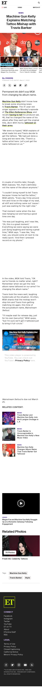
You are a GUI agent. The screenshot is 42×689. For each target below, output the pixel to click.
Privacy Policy (22, 360)
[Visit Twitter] (12, 665)
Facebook (8, 616)
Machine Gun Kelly (11, 101)
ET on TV (8, 626)
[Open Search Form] (39, 3)
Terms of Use (9, 644)
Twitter (7, 621)
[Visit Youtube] (25, 665)
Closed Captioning (12, 649)
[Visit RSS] (32, 665)
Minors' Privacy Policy (13, 654)
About (6, 629)
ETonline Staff (10, 632)
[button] (21, 503)
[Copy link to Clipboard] (26, 85)
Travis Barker (11, 106)
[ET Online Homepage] (5, 3)
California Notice (11, 652)
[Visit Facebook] (6, 665)
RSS (6, 634)
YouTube (7, 624)
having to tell (15, 114)
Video (20, 7)
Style (27, 578)
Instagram (8, 618)
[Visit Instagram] (19, 665)
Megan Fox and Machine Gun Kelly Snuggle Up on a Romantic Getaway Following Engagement (19, 522)
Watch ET (36, 7)
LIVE (5, 7)
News (21, 13)
